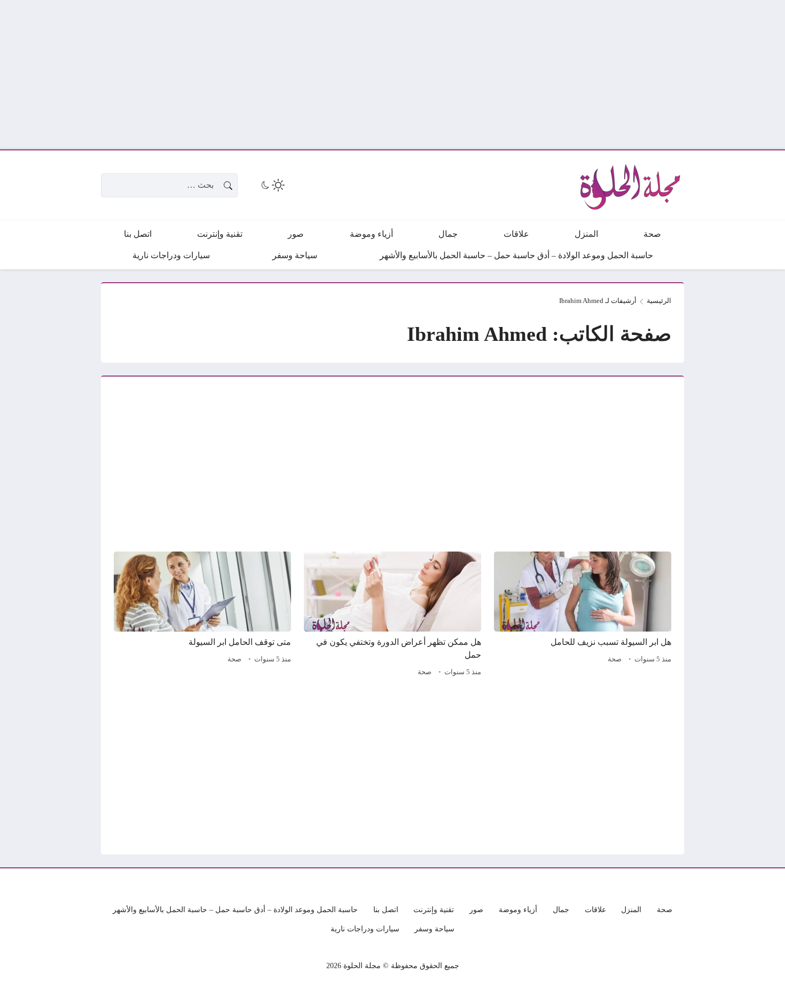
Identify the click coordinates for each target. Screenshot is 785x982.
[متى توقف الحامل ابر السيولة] (202, 616)
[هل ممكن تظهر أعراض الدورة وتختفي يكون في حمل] (392, 616)
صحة (615, 659)
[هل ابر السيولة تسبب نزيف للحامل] (582, 616)
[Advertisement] (464, 74)
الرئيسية (659, 301)
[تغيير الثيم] (272, 185)
